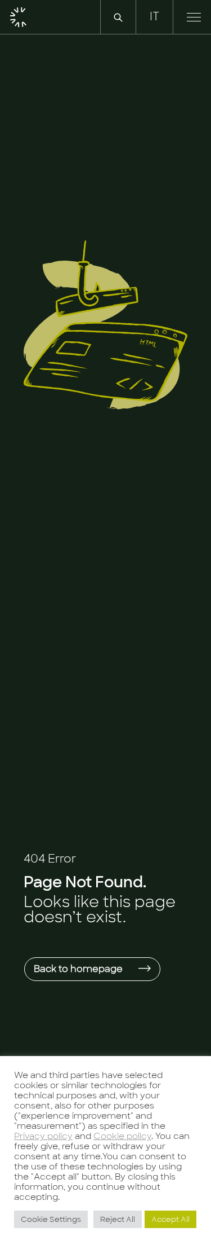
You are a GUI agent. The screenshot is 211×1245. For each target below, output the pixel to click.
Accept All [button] (170, 1219)
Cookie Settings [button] (51, 1219)
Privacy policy (43, 1135)
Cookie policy (122, 1135)
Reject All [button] (117, 1219)
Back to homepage (79, 969)
